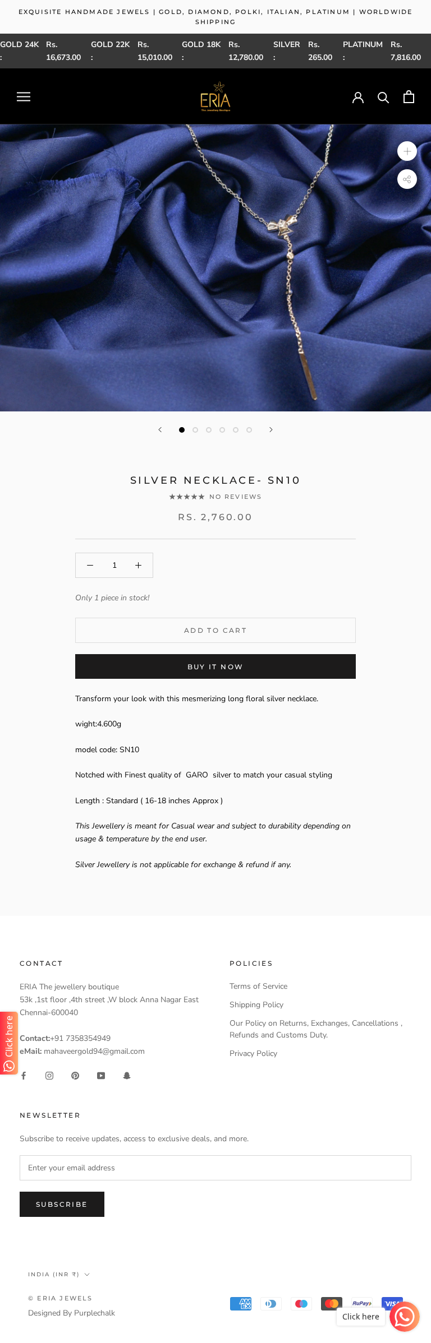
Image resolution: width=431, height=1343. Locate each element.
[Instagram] (49, 1075)
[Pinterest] (75, 1075)
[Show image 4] (222, 430)
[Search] (383, 97)
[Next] (271, 429)
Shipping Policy (256, 1004)
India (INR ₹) (54, 1274)
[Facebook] (23, 1075)
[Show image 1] (182, 430)
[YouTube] (101, 1075)
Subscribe (62, 1204)
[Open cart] (409, 96)
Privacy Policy (253, 1053)
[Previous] (160, 429)
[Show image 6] (249, 430)
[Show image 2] (195, 430)
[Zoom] (407, 151)
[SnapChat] (127, 1075)
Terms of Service (258, 986)
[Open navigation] (23, 96)
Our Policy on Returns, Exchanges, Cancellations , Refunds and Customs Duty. (316, 1029)
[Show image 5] (236, 430)
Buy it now (215, 667)
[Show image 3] (209, 430)
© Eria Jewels (60, 1298)
